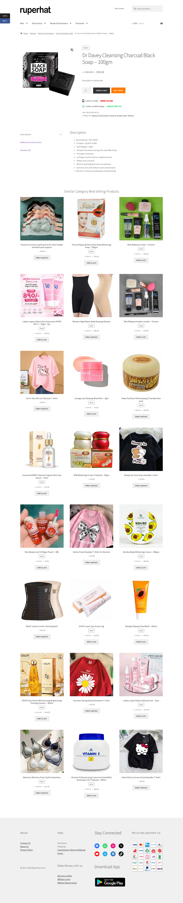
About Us (24, 846)
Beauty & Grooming (46, 33)
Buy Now (118, 90)
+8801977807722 (113, 106)
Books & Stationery (59, 23)
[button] (72, 50)
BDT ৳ (6, 20)
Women (33, 33)
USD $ (6, 15)
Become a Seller (64, 875)
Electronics (37, 23)
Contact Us (25, 843)
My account (119, 8)
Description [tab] (25, 134)
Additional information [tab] (31, 142)
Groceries (80, 23)
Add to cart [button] (91, 263)
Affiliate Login (63, 879)
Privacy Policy (26, 850)
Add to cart (101, 90)
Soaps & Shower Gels (64, 33)
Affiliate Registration (67, 882)
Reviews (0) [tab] (25, 150)
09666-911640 (106, 100)
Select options (42, 257)
